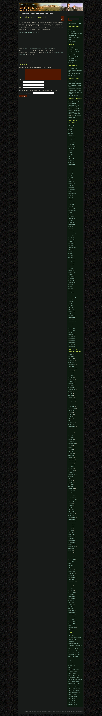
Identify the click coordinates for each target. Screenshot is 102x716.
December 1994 (71, 612)
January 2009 (71, 424)
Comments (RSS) (60, 711)
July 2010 (70, 412)
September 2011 (72, 389)
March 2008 (71, 439)
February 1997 (71, 571)
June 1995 (70, 604)
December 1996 (71, 575)
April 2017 (70, 257)
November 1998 (71, 542)
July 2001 (70, 480)
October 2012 (71, 366)
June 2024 (70, 175)
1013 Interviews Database (74, 37)
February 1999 (71, 536)
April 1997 (70, 567)
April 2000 (70, 509)
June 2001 (70, 482)
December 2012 (71, 328)
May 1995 (70, 606)
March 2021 (71, 214)
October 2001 (71, 476)
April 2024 (70, 179)
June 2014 (70, 303)
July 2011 (70, 391)
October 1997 (71, 563)
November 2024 (71, 166)
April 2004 (70, 451)
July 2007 (70, 445)
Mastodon (76, 23)
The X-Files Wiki (71, 665)
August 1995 (71, 602)
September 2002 (72, 461)
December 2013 (71, 315)
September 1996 (72, 581)
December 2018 (71, 232)
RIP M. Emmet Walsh (58, 61)
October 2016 (71, 265)
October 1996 (71, 579)
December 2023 (71, 187)
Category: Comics (72, 75)
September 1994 (72, 616)
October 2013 (71, 319)
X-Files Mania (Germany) (73, 690)
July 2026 (70, 127)
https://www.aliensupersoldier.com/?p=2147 (29, 32)
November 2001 (71, 474)
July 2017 (70, 251)
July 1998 (70, 550)
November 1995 (71, 598)
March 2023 (71, 199)
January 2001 (71, 492)
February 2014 (71, 311)
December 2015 (71, 276)
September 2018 (72, 233)
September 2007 (72, 443)
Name (21, 82)
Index (69, 29)
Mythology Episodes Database (75, 33)
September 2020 (72, 218)
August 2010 (71, 410)
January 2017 (71, 261)
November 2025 (71, 142)
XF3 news (70, 62)
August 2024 (71, 172)
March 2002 (71, 468)
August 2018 (71, 235)
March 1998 (71, 558)
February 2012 (71, 379)
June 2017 (70, 253)
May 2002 (70, 465)
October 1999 (71, 521)
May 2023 (70, 197)
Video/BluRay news (72, 60)
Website (21, 87)
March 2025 (71, 158)
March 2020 (71, 222)
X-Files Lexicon (71, 635)
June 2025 (70, 152)
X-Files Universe (72, 639)
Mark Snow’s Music (72, 54)
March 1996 (71, 590)
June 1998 (70, 552)
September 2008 (72, 430)
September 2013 (72, 321)
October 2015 (71, 280)
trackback (22, 54)
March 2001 (71, 488)
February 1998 (71, 559)
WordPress (44, 711)
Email (20, 84)
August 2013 (71, 323)
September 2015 (72, 282)
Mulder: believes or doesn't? (26, 93)
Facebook (70, 23)
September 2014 (72, 297)
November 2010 (71, 404)
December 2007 (71, 340)
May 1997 (70, 565)
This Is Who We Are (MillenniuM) (75, 662)
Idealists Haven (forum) (73, 643)
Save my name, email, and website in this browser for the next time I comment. (39, 90)
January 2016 (71, 274)
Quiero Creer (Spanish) (73, 681)
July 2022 (70, 206)
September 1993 (72, 627)
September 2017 (72, 247)
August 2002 (71, 463)
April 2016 (70, 268)
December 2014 (71, 294)
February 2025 (71, 160)
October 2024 (71, 168)
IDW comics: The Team (73, 68)
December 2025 (71, 141)
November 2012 (71, 364)
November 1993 (71, 623)
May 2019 (70, 228)
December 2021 (71, 208)
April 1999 (70, 532)
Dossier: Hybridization (74, 49)
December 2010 (71, 334)
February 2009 (71, 422)
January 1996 (71, 594)
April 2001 (70, 486)
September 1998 (72, 546)
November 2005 (71, 346)
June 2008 (70, 434)
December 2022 (71, 203)
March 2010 (71, 414)
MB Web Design (74, 711)
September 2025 (72, 146)
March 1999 (71, 534)
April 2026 (70, 133)
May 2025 (70, 154)
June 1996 (70, 585)
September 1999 (72, 523)
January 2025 (71, 162)
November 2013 (71, 317)
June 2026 (70, 129)
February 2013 (71, 360)
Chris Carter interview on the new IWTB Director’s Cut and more (74, 85)
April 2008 (70, 437)
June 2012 (70, 374)
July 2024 (70, 173)
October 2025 (71, 144)
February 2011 (71, 399)
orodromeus (71, 105)
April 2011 (70, 395)
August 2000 (71, 501)
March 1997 (71, 569)
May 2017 (70, 255)
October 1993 (71, 625)
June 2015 (70, 286)
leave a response (59, 52)
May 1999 (70, 530)
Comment (21, 79)
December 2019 (71, 224)
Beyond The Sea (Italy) (73, 694)
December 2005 (71, 344)
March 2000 (71, 511)
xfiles (54, 48)
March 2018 (71, 237)
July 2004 (70, 449)
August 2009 (71, 418)
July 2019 (70, 226)
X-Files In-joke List (72, 673)
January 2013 (71, 362)
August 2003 (71, 455)
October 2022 (71, 204)
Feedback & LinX (72, 41)
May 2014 (70, 305)
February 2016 (71, 272)
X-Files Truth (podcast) (73, 656)
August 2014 (71, 299)
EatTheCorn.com (28, 5)
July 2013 (70, 325)
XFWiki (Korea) (71, 700)
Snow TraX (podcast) (73, 658)
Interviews (59, 50)
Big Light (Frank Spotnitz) (73, 675)
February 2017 (71, 259)
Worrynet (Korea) (72, 702)
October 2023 (71, 191)
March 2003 (71, 457)
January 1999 (71, 538)
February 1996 (71, 592)
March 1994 (71, 618)
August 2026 (71, 125)
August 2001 (71, 478)
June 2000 (70, 505)
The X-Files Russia (72, 696)
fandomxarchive (38, 48)
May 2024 (70, 177)
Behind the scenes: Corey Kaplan (27, 61)
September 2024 (72, 170)
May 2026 (70, 131)
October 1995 (71, 600)
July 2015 (70, 284)
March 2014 (71, 309)
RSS (80, 23)
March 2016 (71, 270)
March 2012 (71, 377)
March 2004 (71, 453)
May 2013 (70, 356)
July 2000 (70, 503)
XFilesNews (71, 641)
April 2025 (70, 156)
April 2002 (70, 466)
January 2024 (71, 185)
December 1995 (71, 596)
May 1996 (70, 587)
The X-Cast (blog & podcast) (74, 637)
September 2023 (72, 193)
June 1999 (70, 528)
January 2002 (71, 472)
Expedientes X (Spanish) (73, 677)
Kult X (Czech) (71, 698)
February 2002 (71, 470)
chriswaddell (31, 48)
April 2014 (70, 307)
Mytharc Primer (71, 31)
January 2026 (71, 139)
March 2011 (71, 397)
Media (69, 39)
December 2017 (71, 243)
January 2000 (71, 515)
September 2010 (72, 408)
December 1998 (71, 540)
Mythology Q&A (71, 47)
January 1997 (71, 573)
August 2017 (71, 249)
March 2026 (71, 135)
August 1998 (71, 548)
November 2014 (71, 295)
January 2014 (71, 313)
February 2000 (71, 513)
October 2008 (71, 428)
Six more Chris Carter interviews (75, 81)
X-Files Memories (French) (74, 688)
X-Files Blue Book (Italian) (74, 692)
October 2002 (71, 459)
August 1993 (71, 629)
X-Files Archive (71, 667)
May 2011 (70, 332)
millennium (45, 48)
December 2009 (71, 336)
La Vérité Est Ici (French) (73, 686)
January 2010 (71, 416)
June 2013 (70, 326)
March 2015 (71, 290)
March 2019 (71, 230)
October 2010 (71, 406)
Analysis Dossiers (72, 35)
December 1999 (71, 517)
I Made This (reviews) (73, 648)
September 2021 (72, 210)
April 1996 (70, 588)
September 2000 (72, 499)
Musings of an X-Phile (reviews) (75, 650)
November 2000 (71, 495)
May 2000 (70, 507)
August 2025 (71, 148)
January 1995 (71, 610)
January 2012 (71, 381)
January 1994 (71, 619)
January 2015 (71, 292)
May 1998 (70, 554)
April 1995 (70, 608)
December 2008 (71, 338)
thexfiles (50, 48)
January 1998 (71, 561)
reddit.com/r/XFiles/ (72, 704)
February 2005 (71, 447)
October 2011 (71, 387)
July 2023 (70, 195)
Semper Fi (70, 660)
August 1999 (71, 525)
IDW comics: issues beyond (74, 73)
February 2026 (71, 137)
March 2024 (71, 181)
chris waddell (25, 48)
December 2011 (71, 330)
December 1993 (71, 621)
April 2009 (70, 420)
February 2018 (71, 239)
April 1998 (70, 556)
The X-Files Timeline (72, 671)
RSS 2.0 (46, 52)
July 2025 (70, 150)
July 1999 (70, 527)
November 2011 (71, 385)
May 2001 (70, 484)
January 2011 (71, 401)
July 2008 (70, 432)
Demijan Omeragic (72, 101)
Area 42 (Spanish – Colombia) (75, 679)
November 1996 (71, 577)
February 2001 (71, 490)
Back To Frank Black (72, 664)
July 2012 (70, 372)
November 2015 (71, 278)
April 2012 (70, 375)
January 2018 (71, 241)
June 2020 (70, 220)
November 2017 (71, 245)
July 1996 (70, 583)
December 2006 (71, 342)
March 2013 (71, 358)
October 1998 (71, 544)
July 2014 (70, 301)
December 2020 (71, 216)
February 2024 (71, 183)
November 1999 (71, 519)
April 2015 (70, 288)
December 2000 (71, 494)
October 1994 (71, 614)
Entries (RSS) (51, 711)
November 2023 (71, 189)
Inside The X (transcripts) (73, 669)
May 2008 (70, 435)
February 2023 (71, 201)
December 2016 (71, 263)
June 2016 (70, 266)
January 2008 (71, 441)
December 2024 (71, 164)
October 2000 (71, 497)
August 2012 (71, 370)
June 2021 (70, 212)
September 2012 (72, 368)
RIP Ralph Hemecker (73, 95)
